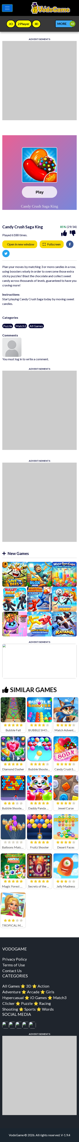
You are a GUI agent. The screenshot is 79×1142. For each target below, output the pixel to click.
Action (43, 986)
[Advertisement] (39, 80)
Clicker (8, 1003)
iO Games (38, 997)
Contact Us (12, 970)
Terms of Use (13, 965)
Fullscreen (54, 244)
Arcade (33, 991)
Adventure (11, 991)
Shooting (10, 1009)
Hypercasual (13, 997)
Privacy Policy (14, 959)
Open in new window (20, 244)
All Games (36, 326)
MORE (62, 23)
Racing (45, 1003)
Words (48, 1009)
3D (28, 986)
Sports (30, 1009)
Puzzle (7, 326)
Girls (50, 991)
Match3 (21, 326)
